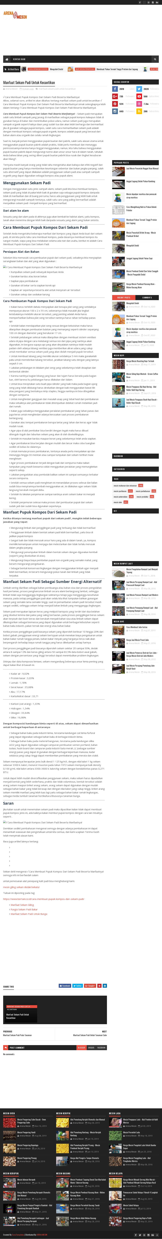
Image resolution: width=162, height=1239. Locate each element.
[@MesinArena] (144, 2)
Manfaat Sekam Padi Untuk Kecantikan (17, 1016)
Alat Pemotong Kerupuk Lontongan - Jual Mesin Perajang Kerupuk (33, 1219)
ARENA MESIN (42, 1234)
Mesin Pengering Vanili (26, 1132)
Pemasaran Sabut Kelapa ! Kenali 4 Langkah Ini (140, 1194)
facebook (101, 1047)
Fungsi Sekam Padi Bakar (24, 909)
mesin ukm (118, 502)
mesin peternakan (120, 496)
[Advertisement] (101, 30)
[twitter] (140, 1235)
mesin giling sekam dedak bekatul (21, 887)
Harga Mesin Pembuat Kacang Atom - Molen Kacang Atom (141, 285)
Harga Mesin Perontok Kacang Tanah (85, 1205)
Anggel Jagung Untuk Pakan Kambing (140, 181)
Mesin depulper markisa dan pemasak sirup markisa (141, 330)
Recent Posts (123, 297)
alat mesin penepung (62, 69)
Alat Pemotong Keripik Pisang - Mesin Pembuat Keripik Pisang (85, 1147)
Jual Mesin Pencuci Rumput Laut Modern (142, 594)
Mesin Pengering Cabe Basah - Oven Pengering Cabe (31, 1121)
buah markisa (134, 69)
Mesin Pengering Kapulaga (27, 1145)
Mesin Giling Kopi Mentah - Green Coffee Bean (142, 375)
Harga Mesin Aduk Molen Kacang (83, 1218)
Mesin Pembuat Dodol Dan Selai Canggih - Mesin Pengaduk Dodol (142, 273)
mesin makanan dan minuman (125, 485)
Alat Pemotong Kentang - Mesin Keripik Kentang (85, 1134)
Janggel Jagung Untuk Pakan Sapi (139, 258)
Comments (147, 297)
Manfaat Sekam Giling (22, 904)
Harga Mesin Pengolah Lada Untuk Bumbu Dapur (139, 1147)
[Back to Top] (157, 1235)
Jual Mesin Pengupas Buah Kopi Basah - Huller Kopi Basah (142, 401)
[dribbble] (148, 2)
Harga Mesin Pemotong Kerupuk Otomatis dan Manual (33, 1194)
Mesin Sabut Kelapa (131, 1205)
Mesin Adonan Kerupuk (26, 1179)
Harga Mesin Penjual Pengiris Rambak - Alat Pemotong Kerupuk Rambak (34, 1207)
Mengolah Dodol (33, 69)
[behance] (157, 2)
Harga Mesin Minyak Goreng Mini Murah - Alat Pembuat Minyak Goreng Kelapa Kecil (139, 1181)
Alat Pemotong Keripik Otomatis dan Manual (87, 1119)
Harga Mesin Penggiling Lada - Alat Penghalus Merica (137, 1159)
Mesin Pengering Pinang (27, 1158)
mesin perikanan (120, 491)
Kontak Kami (19, 59)
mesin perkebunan (143, 491)
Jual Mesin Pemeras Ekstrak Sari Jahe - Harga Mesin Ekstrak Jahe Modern (142, 654)
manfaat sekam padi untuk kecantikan (57, 88)
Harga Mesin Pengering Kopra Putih (137, 1218)
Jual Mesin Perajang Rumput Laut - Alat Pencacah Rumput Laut (141, 583)
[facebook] (140, 2)
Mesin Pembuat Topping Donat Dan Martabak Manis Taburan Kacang (88, 1181)
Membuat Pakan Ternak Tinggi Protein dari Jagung (94, 69)
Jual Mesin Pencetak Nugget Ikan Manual (142, 168)
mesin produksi (142, 496)
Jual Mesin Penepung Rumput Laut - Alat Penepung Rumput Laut (142, 609)
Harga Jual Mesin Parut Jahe (137, 639)
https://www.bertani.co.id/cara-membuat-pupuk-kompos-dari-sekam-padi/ (43, 899)
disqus (91, 1047)
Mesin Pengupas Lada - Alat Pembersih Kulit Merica (140, 1121)
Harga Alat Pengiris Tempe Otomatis (84, 1158)
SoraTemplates (18, 1234)
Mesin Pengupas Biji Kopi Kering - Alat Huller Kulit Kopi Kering (141, 388)
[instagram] (153, 2)
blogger (81, 1047)
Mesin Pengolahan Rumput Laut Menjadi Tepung (142, 571)
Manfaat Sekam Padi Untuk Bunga (29, 913)
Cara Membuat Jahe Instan (136, 627)
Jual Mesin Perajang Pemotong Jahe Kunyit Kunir (140, 667)
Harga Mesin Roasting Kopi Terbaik (140, 361)
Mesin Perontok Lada (131, 1132)
